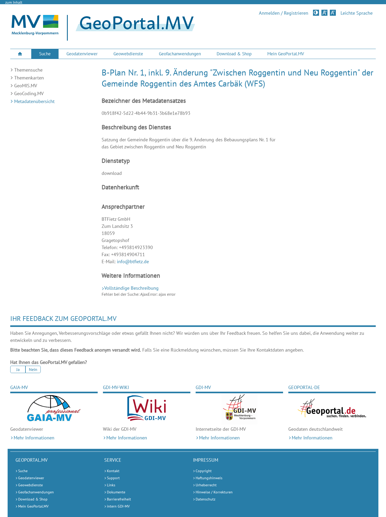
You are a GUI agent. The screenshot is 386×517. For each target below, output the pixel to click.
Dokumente (116, 492)
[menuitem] (20, 54)
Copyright (204, 470)
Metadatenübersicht (34, 101)
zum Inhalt (13, 2)
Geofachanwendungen (180, 54)
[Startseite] (35, 33)
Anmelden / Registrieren (283, 13)
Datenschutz (205, 499)
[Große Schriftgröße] (324, 13)
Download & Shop (234, 54)
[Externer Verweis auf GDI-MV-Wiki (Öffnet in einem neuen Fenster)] (146, 409)
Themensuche (28, 70)
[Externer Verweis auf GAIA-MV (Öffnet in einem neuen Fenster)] (54, 409)
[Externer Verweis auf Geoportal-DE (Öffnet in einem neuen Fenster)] (332, 409)
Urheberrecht (206, 485)
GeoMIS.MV (25, 86)
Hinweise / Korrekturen (214, 492)
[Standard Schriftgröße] (333, 13)
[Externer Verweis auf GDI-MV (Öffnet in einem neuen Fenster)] (239, 409)
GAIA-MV (19, 387)
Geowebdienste (128, 54)
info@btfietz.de (133, 261)
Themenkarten (29, 78)
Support (113, 478)
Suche (45, 54)
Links (111, 485)
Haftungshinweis (209, 478)
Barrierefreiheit (119, 499)
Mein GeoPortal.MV (285, 54)
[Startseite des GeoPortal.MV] (133, 28)
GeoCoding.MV (29, 93)
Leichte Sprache (357, 13)
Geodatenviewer (82, 54)
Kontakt (113, 470)
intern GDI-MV (118, 506)
